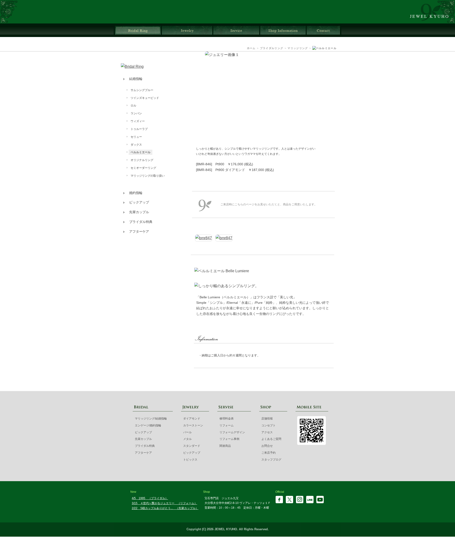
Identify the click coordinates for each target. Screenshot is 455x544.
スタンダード (191, 445)
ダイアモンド (191, 418)
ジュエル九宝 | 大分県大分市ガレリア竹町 (432, 11)
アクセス (267, 432)
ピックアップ (139, 202)
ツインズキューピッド (145, 98)
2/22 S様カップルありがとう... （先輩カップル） (165, 508)
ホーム (251, 48)
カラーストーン (193, 425)
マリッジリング (297, 48)
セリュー (136, 136)
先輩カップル (139, 212)
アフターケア (139, 231)
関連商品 (225, 445)
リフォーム (226, 425)
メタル (187, 439)
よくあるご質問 (271, 439)
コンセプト (268, 425)
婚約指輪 (135, 193)
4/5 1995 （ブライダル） (150, 498)
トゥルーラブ (139, 129)
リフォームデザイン (232, 432)
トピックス (190, 459)
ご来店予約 (268, 452)
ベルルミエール (140, 152)
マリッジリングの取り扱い (148, 175)
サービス (236, 30)
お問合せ (323, 30)
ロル (133, 105)
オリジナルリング (142, 160)
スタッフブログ (271, 459)
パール (187, 432)
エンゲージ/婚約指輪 (148, 425)
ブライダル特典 (140, 222)
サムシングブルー (142, 90)
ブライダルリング (138, 30)
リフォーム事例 (229, 439)
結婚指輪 (135, 79)
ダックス (136, 144)
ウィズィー (138, 121)
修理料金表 (226, 418)
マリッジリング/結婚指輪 (151, 418)
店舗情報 (283, 30)
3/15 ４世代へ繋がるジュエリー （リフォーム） (164, 503)
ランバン (136, 113)
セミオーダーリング (143, 168)
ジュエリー (187, 30)
